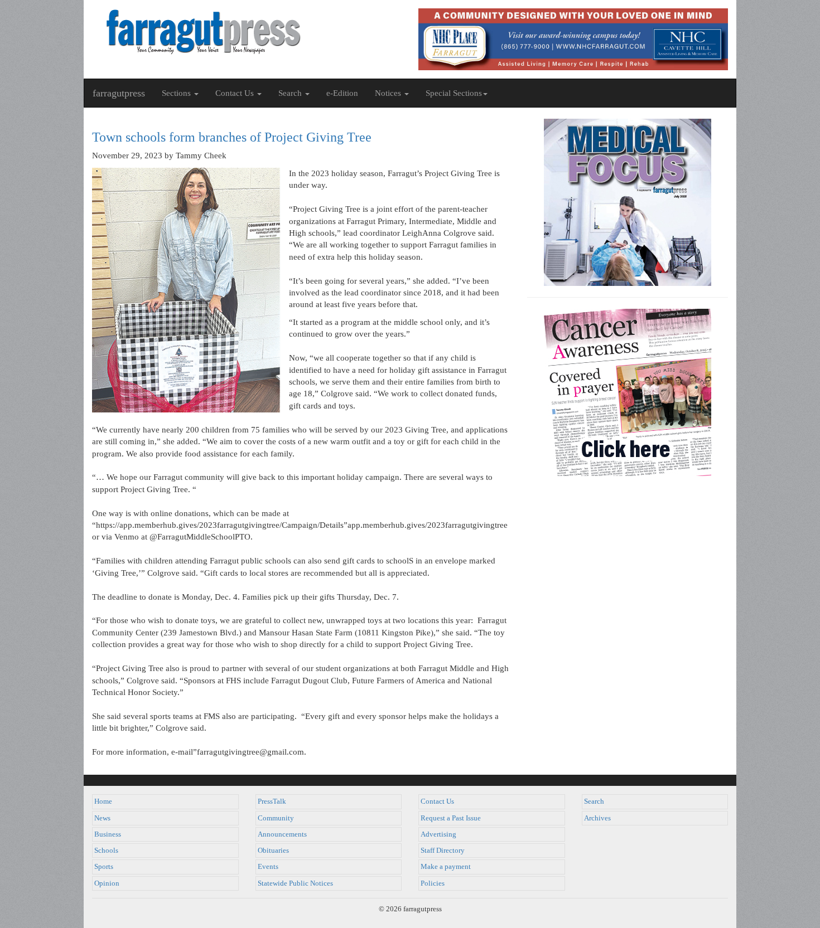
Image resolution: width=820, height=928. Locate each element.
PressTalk (272, 801)
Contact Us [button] (235, 93)
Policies (433, 883)
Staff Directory (443, 850)
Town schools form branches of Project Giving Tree (232, 137)
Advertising (438, 834)
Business (107, 834)
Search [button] (291, 93)
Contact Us (437, 801)
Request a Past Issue (451, 818)
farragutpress (119, 93)
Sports (103, 867)
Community (276, 818)
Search (594, 801)
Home (103, 801)
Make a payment (446, 867)
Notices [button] (389, 93)
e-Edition (342, 93)
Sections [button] (177, 93)
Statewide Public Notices (295, 883)
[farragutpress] (247, 31)
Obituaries (273, 850)
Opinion (106, 883)
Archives (597, 818)
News (102, 818)
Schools (106, 850)
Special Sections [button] (454, 93)
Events (268, 867)
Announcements (282, 834)
